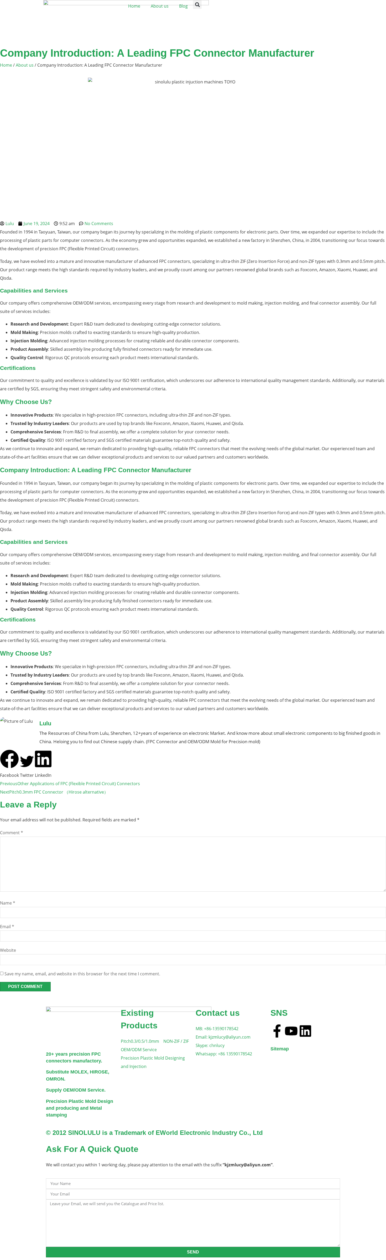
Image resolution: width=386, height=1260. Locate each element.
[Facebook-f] (277, 1031)
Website (8, 950)
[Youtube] (291, 1031)
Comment (11, 833)
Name (7, 903)
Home (134, 6)
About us (160, 6)
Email (7, 926)
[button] (197, 4)
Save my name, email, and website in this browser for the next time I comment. (82, 974)
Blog (183, 6)
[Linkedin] (305, 1031)
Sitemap (279, 1048)
